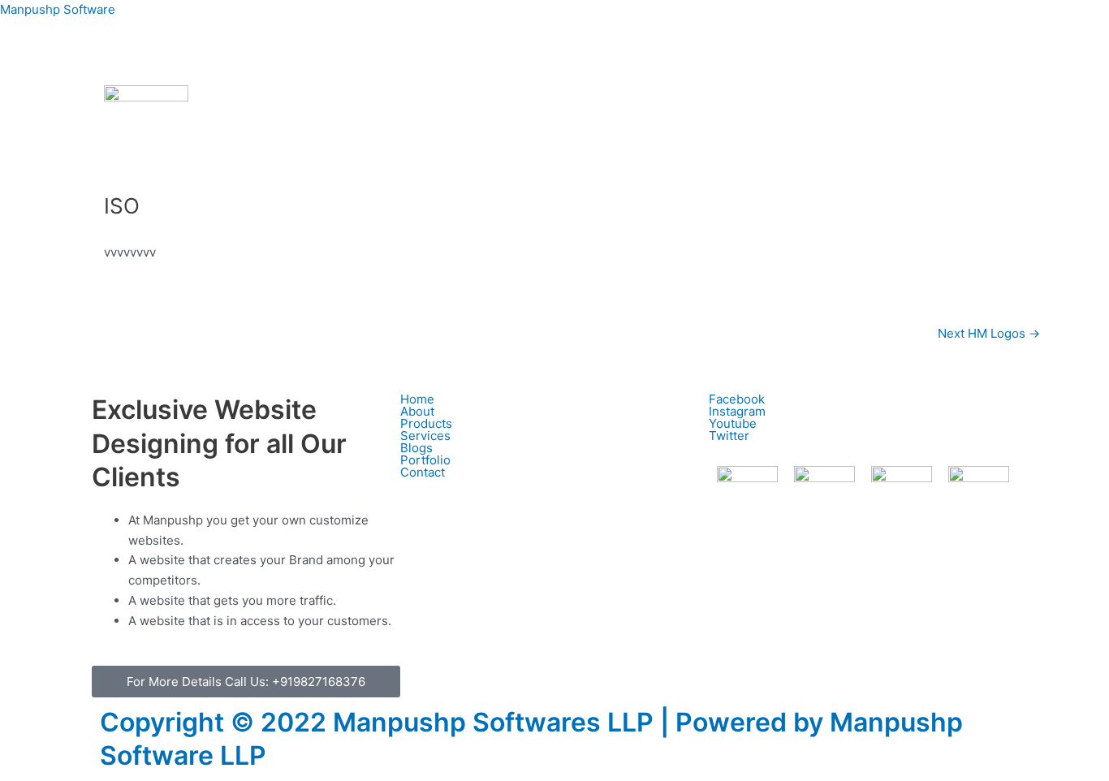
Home (417, 399)
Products (426, 423)
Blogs (416, 448)
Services (425, 435)
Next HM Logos (989, 333)
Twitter (729, 435)
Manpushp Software (57, 9)
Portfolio (425, 460)
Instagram (737, 411)
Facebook (737, 399)
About (417, 411)
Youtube (733, 423)
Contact (422, 472)
